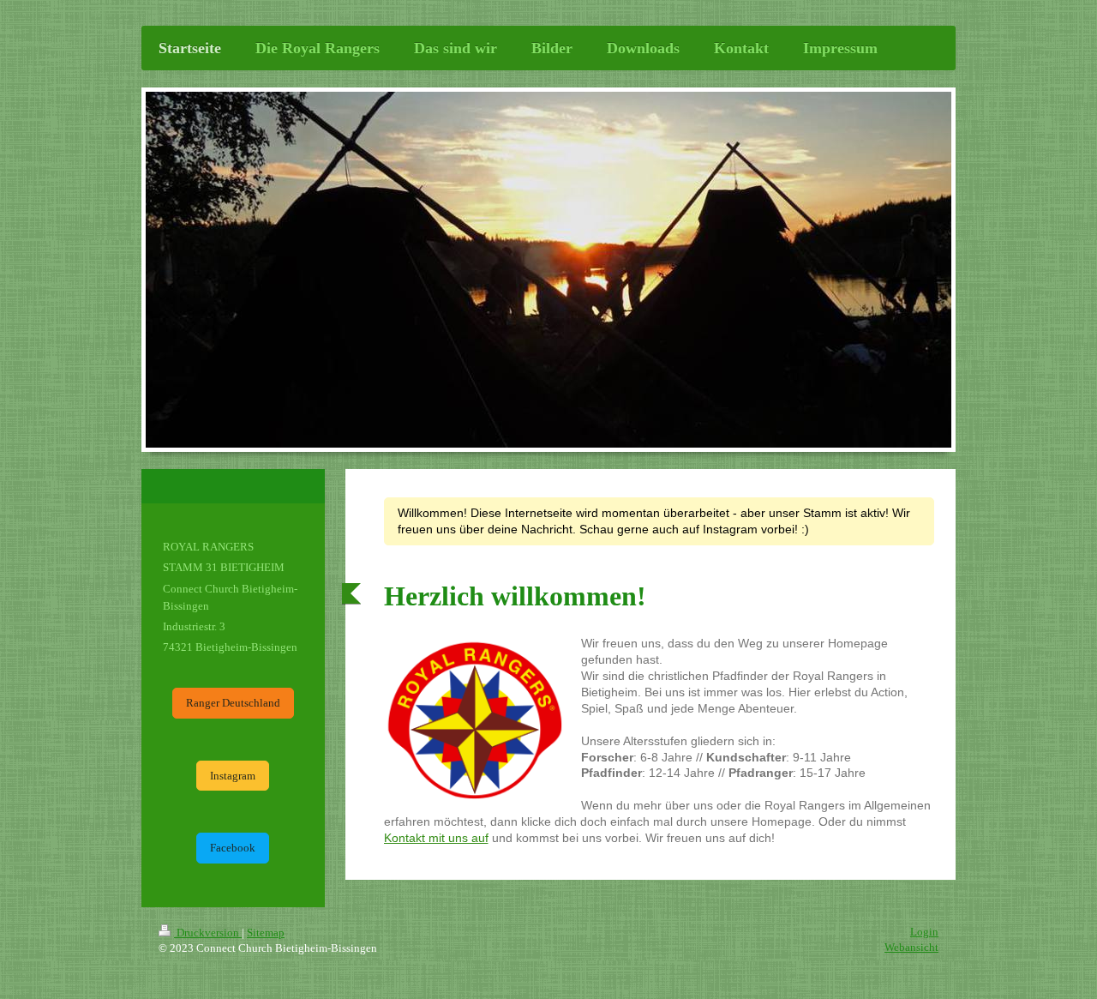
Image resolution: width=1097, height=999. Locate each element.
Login (924, 931)
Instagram (232, 775)
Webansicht (911, 947)
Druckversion (208, 932)
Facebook (232, 847)
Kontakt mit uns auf (436, 838)
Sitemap (266, 932)
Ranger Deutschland (233, 702)
